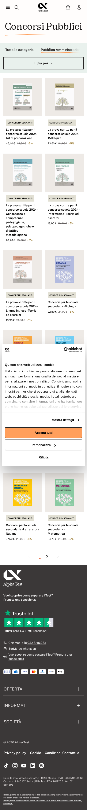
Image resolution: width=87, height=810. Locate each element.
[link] (79, 7)
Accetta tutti (44, 432)
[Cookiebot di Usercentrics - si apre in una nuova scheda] (63, 350)
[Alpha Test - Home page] (43, 7)
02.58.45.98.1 (36, 642)
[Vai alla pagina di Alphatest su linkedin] (32, 766)
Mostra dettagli (63, 420)
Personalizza (41, 445)
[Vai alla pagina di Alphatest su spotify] (41, 766)
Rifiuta (43, 457)
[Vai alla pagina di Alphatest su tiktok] (6, 766)
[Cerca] (16, 7)
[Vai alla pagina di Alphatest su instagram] (15, 766)
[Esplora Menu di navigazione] (7, 7)
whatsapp (29, 648)
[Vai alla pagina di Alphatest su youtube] (23, 766)
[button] (68, 7)
